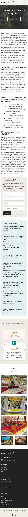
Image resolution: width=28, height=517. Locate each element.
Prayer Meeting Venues (6, 500)
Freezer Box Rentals (6, 485)
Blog (2, 496)
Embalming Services (6, 487)
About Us (3, 467)
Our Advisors (4, 469)
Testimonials (4, 498)
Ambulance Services (6, 481)
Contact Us (3, 471)
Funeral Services (5, 479)
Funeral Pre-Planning (6, 489)
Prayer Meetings (5, 483)
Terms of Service (5, 504)
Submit (7, 213)
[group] (14, 350)
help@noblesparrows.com (10, 460)
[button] (24, 351)
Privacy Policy (4, 502)
